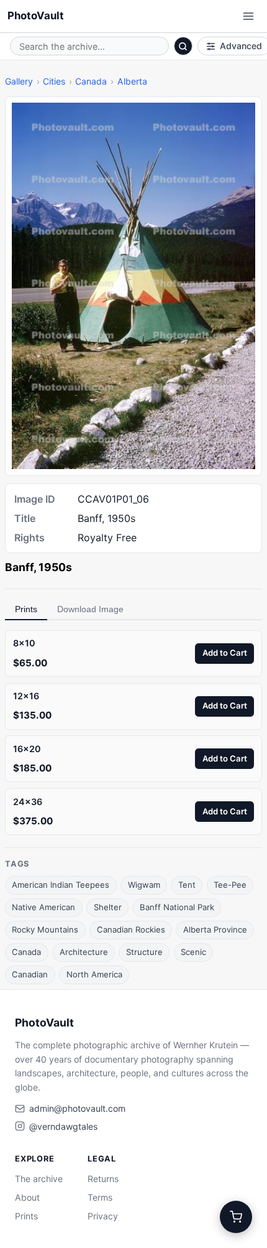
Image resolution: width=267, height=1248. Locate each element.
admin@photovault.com (77, 1108)
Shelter (108, 907)
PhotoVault (35, 15)
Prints (26, 609)
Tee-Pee (230, 885)
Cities (54, 81)
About (27, 1197)
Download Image (90, 609)
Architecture (84, 952)
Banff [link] (19, 567)
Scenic (193, 952)
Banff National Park (177, 907)
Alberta (132, 81)
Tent (187, 885)
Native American (43, 907)
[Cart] (236, 1217)
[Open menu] (248, 16)
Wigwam (144, 885)
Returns (103, 1178)
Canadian (30, 974)
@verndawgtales (63, 1126)
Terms (100, 1197)
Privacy (103, 1216)
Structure (144, 952)
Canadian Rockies (131, 929)
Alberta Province (215, 929)
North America (94, 974)
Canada (91, 81)
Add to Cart (224, 653)
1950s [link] (55, 567)
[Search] (183, 46)
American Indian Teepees (60, 885)
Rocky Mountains (45, 929)
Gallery (19, 81)
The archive (39, 1178)
